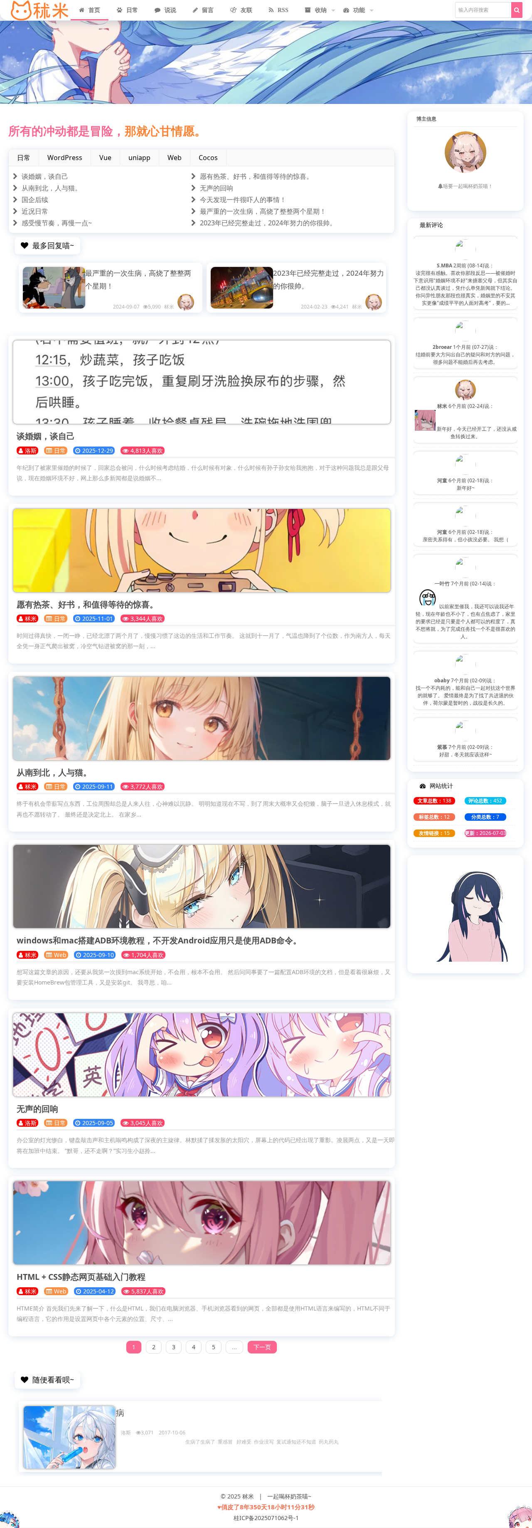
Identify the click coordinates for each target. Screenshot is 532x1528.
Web (60, 955)
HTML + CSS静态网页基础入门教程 (81, 1276)
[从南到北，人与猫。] (201, 718)
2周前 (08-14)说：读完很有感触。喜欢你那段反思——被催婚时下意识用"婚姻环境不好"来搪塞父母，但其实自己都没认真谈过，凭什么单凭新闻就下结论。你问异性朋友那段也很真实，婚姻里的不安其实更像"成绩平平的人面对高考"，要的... (465, 284)
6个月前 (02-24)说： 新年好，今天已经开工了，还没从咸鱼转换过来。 (476, 421)
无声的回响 (216, 188)
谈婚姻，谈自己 (45, 176)
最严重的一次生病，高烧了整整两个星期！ (263, 211)
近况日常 (35, 211)
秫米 (248, 1496)
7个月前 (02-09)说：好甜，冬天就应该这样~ (465, 750)
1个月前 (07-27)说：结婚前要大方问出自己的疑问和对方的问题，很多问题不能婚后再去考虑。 (465, 354)
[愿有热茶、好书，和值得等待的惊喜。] (201, 550)
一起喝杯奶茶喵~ (289, 1496)
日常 (132, 10)
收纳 (321, 10)
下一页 (262, 1347)
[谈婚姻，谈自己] (201, 382)
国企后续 (35, 199)
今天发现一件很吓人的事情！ (243, 199)
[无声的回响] (201, 1054)
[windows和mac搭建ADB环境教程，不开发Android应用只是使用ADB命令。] (201, 886)
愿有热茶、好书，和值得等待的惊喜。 (256, 176)
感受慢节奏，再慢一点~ (57, 222)
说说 (170, 10)
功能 (359, 10)
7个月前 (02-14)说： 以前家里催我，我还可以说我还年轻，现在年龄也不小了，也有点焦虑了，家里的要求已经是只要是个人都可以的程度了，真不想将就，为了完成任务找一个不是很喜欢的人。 (465, 610)
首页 (94, 10)
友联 (246, 10)
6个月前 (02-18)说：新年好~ (465, 484)
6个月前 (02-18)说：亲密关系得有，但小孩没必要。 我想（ (466, 535)
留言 (208, 10)
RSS (283, 10)
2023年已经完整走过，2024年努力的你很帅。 (268, 222)
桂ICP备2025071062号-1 (266, 1518)
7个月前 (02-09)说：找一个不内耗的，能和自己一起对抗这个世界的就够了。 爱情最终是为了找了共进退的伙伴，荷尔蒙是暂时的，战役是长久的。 (465, 691)
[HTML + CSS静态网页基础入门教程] (201, 1222)
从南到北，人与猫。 (51, 188)
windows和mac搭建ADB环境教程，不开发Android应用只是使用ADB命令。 (159, 940)
